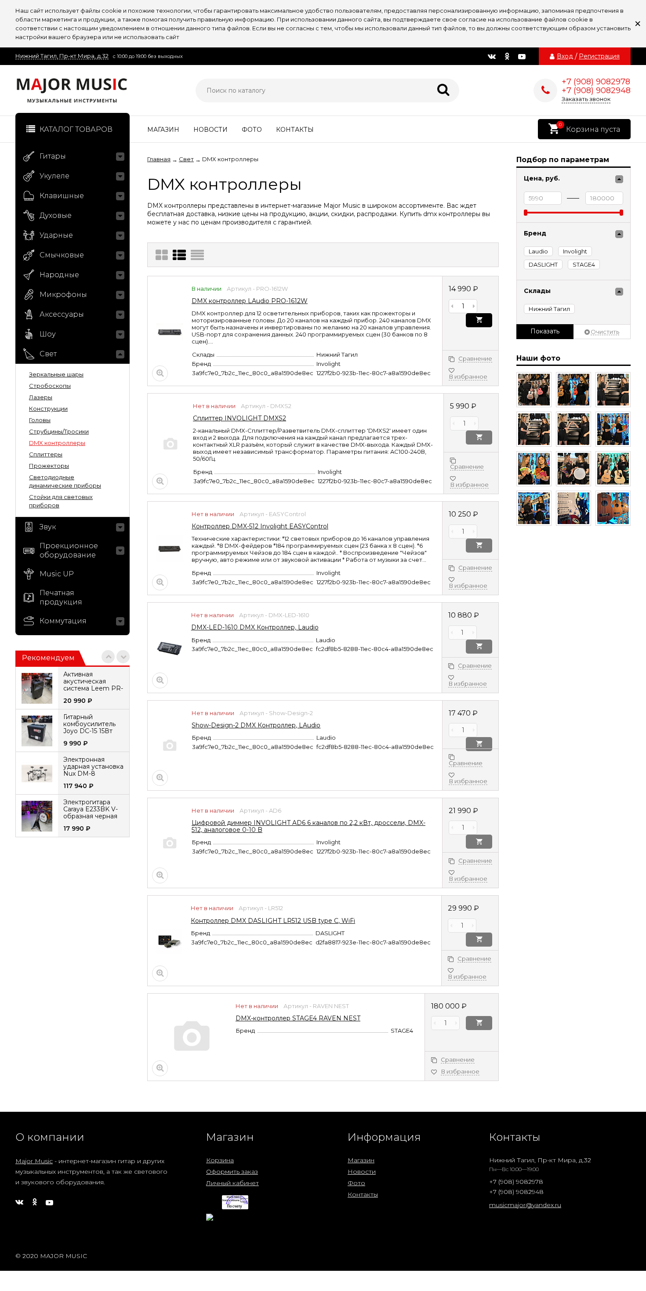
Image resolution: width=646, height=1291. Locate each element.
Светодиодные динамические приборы (65, 481)
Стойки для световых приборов (61, 501)
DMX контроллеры (57, 442)
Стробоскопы (50, 385)
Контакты (295, 130)
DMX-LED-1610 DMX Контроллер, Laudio (255, 627)
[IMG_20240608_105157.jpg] (534, 389)
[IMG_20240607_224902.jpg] (613, 429)
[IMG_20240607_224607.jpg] (613, 469)
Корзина (220, 1160)
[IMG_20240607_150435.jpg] (573, 508)
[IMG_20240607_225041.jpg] (534, 429)
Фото (252, 130)
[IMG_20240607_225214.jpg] (573, 389)
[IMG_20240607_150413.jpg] (613, 508)
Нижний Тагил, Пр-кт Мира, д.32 (62, 56)
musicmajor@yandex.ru (525, 1205)
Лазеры (40, 397)
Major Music (34, 1161)
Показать (544, 331)
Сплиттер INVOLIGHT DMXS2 (239, 418)
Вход (565, 56)
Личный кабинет (232, 1183)
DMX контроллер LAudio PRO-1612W (250, 301)
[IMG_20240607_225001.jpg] (573, 429)
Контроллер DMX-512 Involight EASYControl (260, 526)
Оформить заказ (232, 1171)
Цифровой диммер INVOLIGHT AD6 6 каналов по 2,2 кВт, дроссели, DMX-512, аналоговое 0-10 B (308, 826)
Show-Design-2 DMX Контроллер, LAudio (256, 725)
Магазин (163, 130)
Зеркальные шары (56, 374)
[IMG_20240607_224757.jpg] (534, 469)
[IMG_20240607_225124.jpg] (613, 389)
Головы (40, 419)
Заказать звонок (586, 98)
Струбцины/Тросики (59, 431)
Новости (210, 130)
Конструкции (48, 408)
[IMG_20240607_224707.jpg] (573, 469)
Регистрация (599, 56)
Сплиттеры (45, 454)
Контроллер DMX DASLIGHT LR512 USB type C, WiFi (273, 921)
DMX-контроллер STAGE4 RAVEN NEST (298, 1018)
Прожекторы (49, 465)
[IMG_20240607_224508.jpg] (534, 508)
